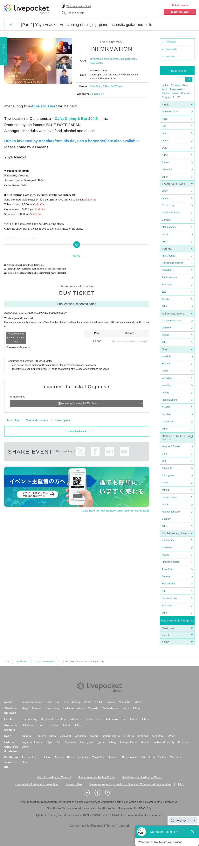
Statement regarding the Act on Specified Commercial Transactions (130, 784)
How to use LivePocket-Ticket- (96, 777)
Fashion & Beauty (171, 511)
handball (166, 414)
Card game (168, 475)
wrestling (166, 385)
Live (164, 291)
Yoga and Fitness (171, 446)
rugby (165, 370)
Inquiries (170, 56)
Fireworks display (171, 562)
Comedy (175, 85)
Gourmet (185, 93)
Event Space (62, 420)
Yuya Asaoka (96, 59)
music (165, 104)
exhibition (167, 270)
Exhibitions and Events (176, 533)
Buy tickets (171, 49)
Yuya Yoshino (111, 59)
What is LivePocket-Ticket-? (54, 777)
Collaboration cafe (171, 320)
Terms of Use (73, 784)
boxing (165, 392)
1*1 (178, 97)
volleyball (167, 378)
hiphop (165, 140)
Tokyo (118, 86)
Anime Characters (173, 313)
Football (166, 363)
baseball (166, 356)
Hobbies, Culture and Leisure (11, 747)
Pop (164, 126)
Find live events (75, 12)
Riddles (166, 93)
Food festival (168, 583)
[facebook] (99, 793)
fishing (165, 490)
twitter (80, 451)
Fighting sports (169, 399)
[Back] (10, 24)
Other (165, 176)
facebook (95, 451)
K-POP (165, 155)
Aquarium (167, 468)
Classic (166, 162)
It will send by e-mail (124, 451)
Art (163, 591)
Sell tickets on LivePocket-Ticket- (142, 777)
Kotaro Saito (96, 63)
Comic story (168, 205)
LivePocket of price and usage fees (36, 784)
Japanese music (170, 111)
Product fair (168, 540)
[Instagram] (110, 793)
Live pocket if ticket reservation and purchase (26, 9)
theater (165, 198)
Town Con (167, 569)
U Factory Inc (97, 93)
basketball (167, 421)
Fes (164, 133)
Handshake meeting (172, 263)
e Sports (166, 407)
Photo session (176, 89)
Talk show (167, 284)
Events (166, 635)
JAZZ (164, 147)
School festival (169, 598)
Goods (165, 299)
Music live (168, 628)
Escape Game (169, 497)
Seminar (166, 576)
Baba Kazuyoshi (127, 59)
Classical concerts (37, 420)
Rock (164, 119)
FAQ (181, 784)
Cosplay (166, 97)
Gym (164, 453)
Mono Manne (169, 227)
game (165, 482)
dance (165, 234)
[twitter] (89, 793)
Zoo (164, 461)
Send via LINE (109, 451)
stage (165, 190)
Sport (165, 349)
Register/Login (179, 11)
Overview (171, 42)
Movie (175, 93)
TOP (6, 661)
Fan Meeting (168, 255)
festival (165, 554)
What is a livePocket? (78, 6)
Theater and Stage (173, 183)
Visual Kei (167, 169)
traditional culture (171, 212)
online (165, 85)
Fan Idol (167, 248)
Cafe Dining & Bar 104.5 (102, 86)
